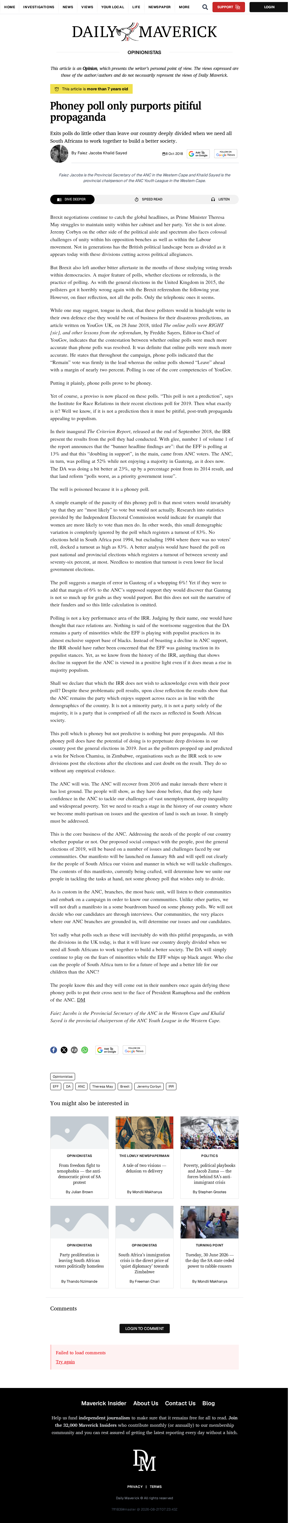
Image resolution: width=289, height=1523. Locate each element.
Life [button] (136, 7)
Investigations (38, 7)
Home (9, 7)
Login (269, 7)
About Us (145, 1403)
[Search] (205, 7)
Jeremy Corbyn (149, 1086)
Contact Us (180, 1403)
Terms (156, 1487)
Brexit (125, 1086)
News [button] (68, 7)
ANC (81, 1086)
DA (68, 1086)
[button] (198, 153)
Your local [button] (112, 7)
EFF (56, 1086)
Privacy (135, 1487)
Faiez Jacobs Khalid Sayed (102, 152)
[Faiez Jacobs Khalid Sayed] (59, 153)
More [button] (184, 7)
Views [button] (87, 7)
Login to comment (144, 1328)
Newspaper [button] (159, 7)
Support (225, 7)
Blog (208, 1403)
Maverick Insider (103, 1403)
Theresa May (102, 1086)
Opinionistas (63, 1076)
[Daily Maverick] (144, 32)
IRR (171, 1086)
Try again (65, 1361)
